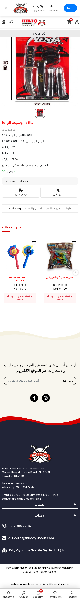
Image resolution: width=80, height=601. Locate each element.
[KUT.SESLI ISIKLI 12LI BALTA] (20, 257)
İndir (70, 8)
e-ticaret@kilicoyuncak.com (31, 538)
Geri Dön (41, 33)
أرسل (71, 381)
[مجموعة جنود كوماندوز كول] (60, 257)
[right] (75, 272)
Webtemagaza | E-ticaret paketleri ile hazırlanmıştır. (40, 584)
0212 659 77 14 (19, 526)
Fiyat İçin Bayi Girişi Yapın (21, 298)
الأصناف (40, 515)
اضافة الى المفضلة (19, 181)
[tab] (14, 208)
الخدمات (40, 504)
